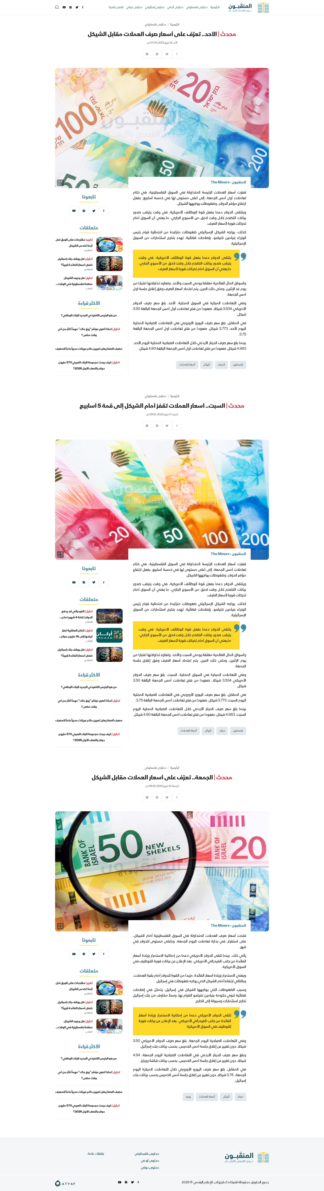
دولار (222, 731)
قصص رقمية (116, 7)
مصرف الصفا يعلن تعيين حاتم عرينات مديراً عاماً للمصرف (88, 349)
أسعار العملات (187, 365)
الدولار (221, 365)
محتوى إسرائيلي (155, 7)
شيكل (206, 365)
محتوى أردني (175, 7)
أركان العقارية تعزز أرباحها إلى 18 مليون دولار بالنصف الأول (77, 637)
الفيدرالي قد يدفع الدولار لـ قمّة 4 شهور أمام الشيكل (77, 617)
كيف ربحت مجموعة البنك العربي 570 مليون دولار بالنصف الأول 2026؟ (89, 366)
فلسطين (238, 365)
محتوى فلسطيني (197, 7)
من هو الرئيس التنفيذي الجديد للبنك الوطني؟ (89, 315)
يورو (188, 1097)
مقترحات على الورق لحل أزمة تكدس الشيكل (74, 243)
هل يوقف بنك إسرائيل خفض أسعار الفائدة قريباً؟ (75, 262)
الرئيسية (214, 7)
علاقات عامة (96, 1154)
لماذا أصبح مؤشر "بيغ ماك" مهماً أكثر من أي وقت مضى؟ (89, 332)
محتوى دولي (134, 7)
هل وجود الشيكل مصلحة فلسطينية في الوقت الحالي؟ (75, 284)
